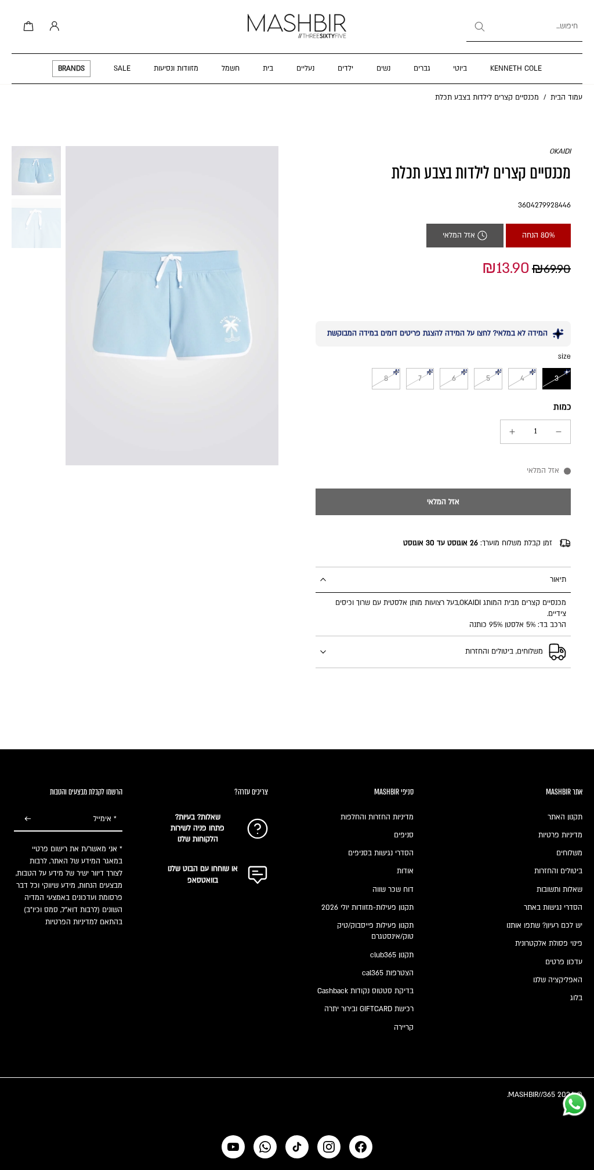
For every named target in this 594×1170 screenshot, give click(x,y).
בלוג (576, 998)
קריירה (404, 1027)
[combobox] (524, 27)
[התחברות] (52, 26)
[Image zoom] (172, 305)
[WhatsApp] (265, 1146)
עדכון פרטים (563, 962)
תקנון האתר (565, 817)
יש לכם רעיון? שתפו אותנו (544, 925)
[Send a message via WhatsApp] (574, 1104)
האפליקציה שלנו (557, 980)
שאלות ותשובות (559, 889)
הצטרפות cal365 (388, 973)
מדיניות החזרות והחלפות (377, 817)
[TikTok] (297, 1146)
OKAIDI (560, 151)
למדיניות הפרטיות (71, 922)
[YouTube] (233, 1146)
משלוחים (569, 853)
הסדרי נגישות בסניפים (381, 853)
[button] (443, 502)
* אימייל (105, 818)
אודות (405, 871)
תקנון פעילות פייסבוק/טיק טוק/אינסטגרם (375, 931)
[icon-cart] (26, 26)
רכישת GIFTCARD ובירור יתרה (369, 1009)
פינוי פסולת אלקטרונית (548, 943)
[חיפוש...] (479, 27)
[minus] (558, 431)
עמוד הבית (566, 97)
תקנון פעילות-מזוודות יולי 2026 (367, 907)
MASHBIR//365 (531, 1094)
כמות (562, 407)
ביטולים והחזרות (558, 871)
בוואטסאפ (202, 880)
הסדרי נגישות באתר (553, 907)
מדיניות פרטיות (560, 835)
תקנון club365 (392, 955)
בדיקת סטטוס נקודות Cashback (365, 991)
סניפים (404, 835)
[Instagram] (329, 1146)
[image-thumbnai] (36, 170)
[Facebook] (360, 1146)
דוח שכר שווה (393, 889)
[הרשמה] (28, 819)
